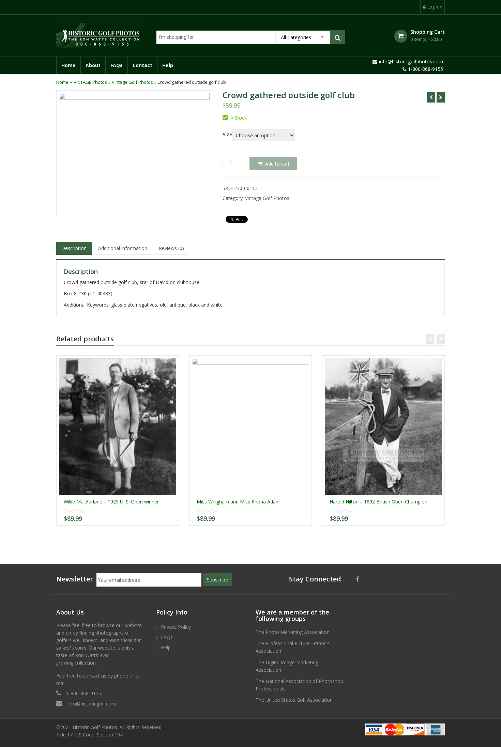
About (93, 65)
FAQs (116, 65)
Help (167, 65)
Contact (142, 65)
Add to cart (277, 163)
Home (68, 65)
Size (227, 134)
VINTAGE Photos (90, 82)
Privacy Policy (176, 627)
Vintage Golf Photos (132, 82)
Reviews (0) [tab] (171, 248)
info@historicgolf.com (91, 703)
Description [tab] (74, 248)
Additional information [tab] (122, 248)
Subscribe (217, 579)
